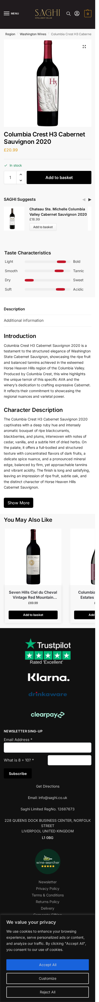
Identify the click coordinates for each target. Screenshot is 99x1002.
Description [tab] (14, 309)
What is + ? (19, 760)
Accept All (47, 965)
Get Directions (47, 786)
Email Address (18, 739)
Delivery (47, 908)
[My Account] (77, 13)
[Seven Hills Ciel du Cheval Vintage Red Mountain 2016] (33, 557)
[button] (87, 13)
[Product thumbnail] (14, 219)
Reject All (47, 992)
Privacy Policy (47, 888)
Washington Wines (33, 34)
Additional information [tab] (24, 320)
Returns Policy (47, 901)
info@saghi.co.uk (53, 797)
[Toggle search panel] (68, 13)
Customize (47, 978)
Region (10, 34)
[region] (47, 958)
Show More (18, 502)
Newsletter (48, 882)
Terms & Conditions (48, 895)
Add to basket (59, 177)
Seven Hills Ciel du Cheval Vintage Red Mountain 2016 (33, 595)
